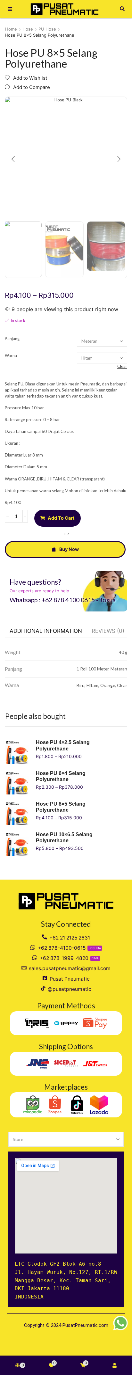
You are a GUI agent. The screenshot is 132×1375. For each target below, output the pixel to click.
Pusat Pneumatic (70, 979)
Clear (122, 366)
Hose (27, 29)
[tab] (46, 631)
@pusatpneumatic (69, 989)
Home (11, 29)
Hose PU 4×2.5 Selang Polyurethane (63, 745)
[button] (10, 9)
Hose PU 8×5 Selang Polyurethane (61, 807)
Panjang (12, 338)
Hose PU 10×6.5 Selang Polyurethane (64, 837)
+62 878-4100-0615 (62, 948)
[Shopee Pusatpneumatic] (54, 1104)
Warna (11, 355)
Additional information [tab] (46, 631)
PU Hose (47, 29)
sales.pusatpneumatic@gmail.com (70, 968)
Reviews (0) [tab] (108, 631)
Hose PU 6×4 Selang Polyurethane (61, 776)
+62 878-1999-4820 (64, 958)
